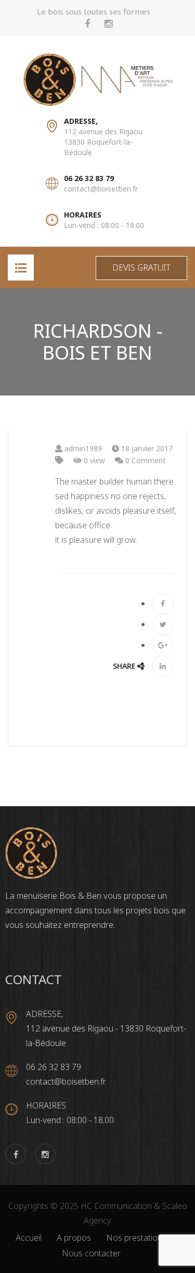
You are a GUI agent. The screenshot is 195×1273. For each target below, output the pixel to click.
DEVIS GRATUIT (141, 267)
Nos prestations (136, 1237)
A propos (74, 1237)
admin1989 (82, 448)
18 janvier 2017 (146, 448)
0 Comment (144, 460)
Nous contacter (91, 1253)
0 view (93, 460)
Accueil (29, 1237)
